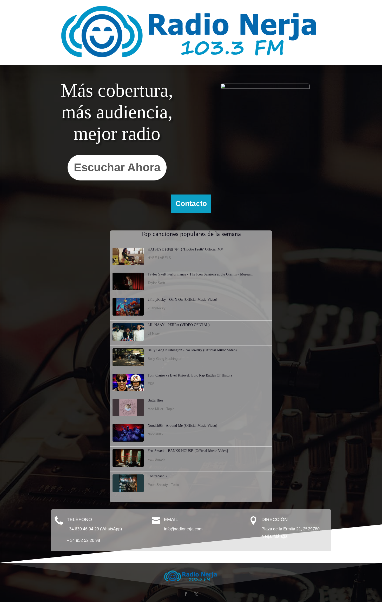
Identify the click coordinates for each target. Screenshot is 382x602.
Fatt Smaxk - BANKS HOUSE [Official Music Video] (188, 451)
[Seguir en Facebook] (186, 594)
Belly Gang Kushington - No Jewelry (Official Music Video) (192, 350)
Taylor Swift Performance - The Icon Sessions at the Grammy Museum (200, 274)
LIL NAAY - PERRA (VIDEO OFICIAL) (179, 325)
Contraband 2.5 (159, 476)
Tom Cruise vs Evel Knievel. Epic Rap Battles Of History (190, 375)
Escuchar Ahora (117, 167)
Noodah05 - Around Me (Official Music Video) (182, 426)
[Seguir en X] (196, 594)
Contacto (191, 203)
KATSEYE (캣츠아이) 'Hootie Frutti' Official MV (185, 249)
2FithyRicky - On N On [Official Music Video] (182, 300)
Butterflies (155, 400)
